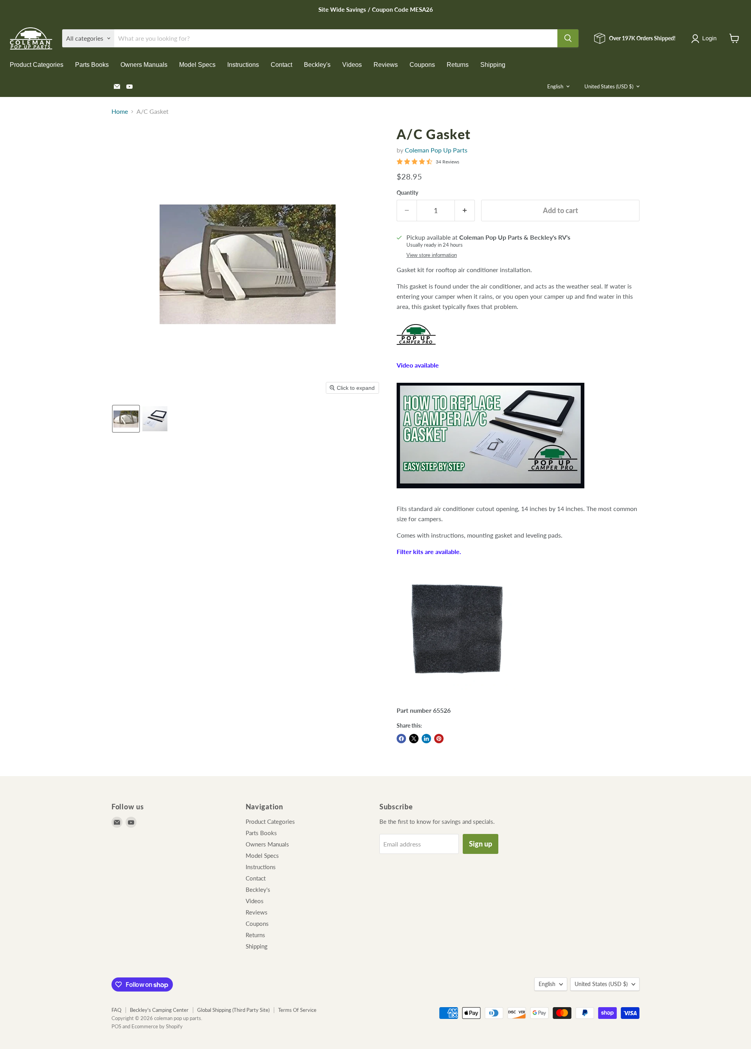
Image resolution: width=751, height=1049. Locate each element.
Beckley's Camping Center (159, 1010)
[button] (705, 38)
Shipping (492, 64)
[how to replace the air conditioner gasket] (490, 492)
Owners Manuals (143, 64)
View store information (431, 255)
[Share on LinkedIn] (426, 738)
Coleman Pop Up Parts (436, 150)
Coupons (422, 64)
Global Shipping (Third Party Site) (233, 1010)
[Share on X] (414, 738)
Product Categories (36, 64)
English (555, 86)
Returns (458, 64)
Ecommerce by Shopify (157, 1026)
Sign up (480, 843)
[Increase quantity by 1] (465, 210)
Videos (352, 64)
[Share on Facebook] (401, 738)
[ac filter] (457, 694)
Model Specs (197, 64)
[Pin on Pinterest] (439, 738)
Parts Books (92, 64)
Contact (281, 64)
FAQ (116, 1010)
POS (116, 1026)
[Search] (568, 38)
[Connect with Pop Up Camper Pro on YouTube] (416, 348)
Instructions (243, 64)
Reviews (386, 64)
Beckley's (317, 64)
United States (608, 86)
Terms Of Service (297, 1010)
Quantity (407, 193)
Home (119, 111)
